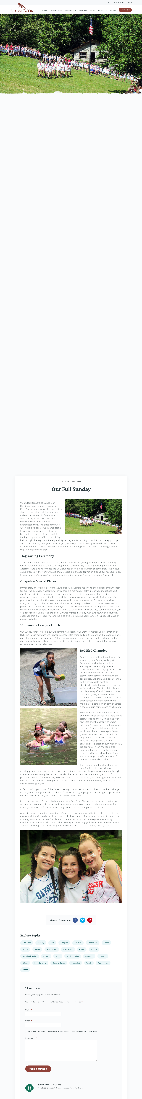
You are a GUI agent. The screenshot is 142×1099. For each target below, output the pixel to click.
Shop (108, 2)
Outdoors (89, 956)
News (74, 481)
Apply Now (125, 10)
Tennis (88, 963)
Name (28, 1010)
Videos (25, 970)
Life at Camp (69, 10)
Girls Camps (52, 949)
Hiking (81, 949)
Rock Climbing (40, 963)
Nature (46, 956)
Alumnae (113, 10)
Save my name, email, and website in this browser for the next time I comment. (62, 1032)
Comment (30, 1038)
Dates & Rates (56, 10)
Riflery (25, 963)
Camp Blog (83, 10)
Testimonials (103, 963)
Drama (25, 949)
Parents (103, 956)
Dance (106, 943)
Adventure (27, 943)
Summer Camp (59, 963)
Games (37, 949)
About (44, 10)
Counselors (92, 943)
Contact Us (118, 2)
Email (28, 1021)
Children (78, 943)
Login (129, 2)
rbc (79, 481)
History (94, 949)
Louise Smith (43, 1085)
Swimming (75, 963)
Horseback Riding (30, 956)
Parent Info (102, 10)
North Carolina (73, 956)
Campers (64, 943)
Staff (92, 10)
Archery (41, 943)
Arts (52, 943)
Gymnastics (68, 949)
